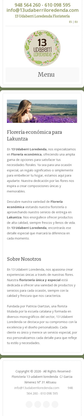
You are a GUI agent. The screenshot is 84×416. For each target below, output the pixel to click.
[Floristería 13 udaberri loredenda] (42, 48)
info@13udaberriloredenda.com (42, 10)
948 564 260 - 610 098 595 (42, 5)
